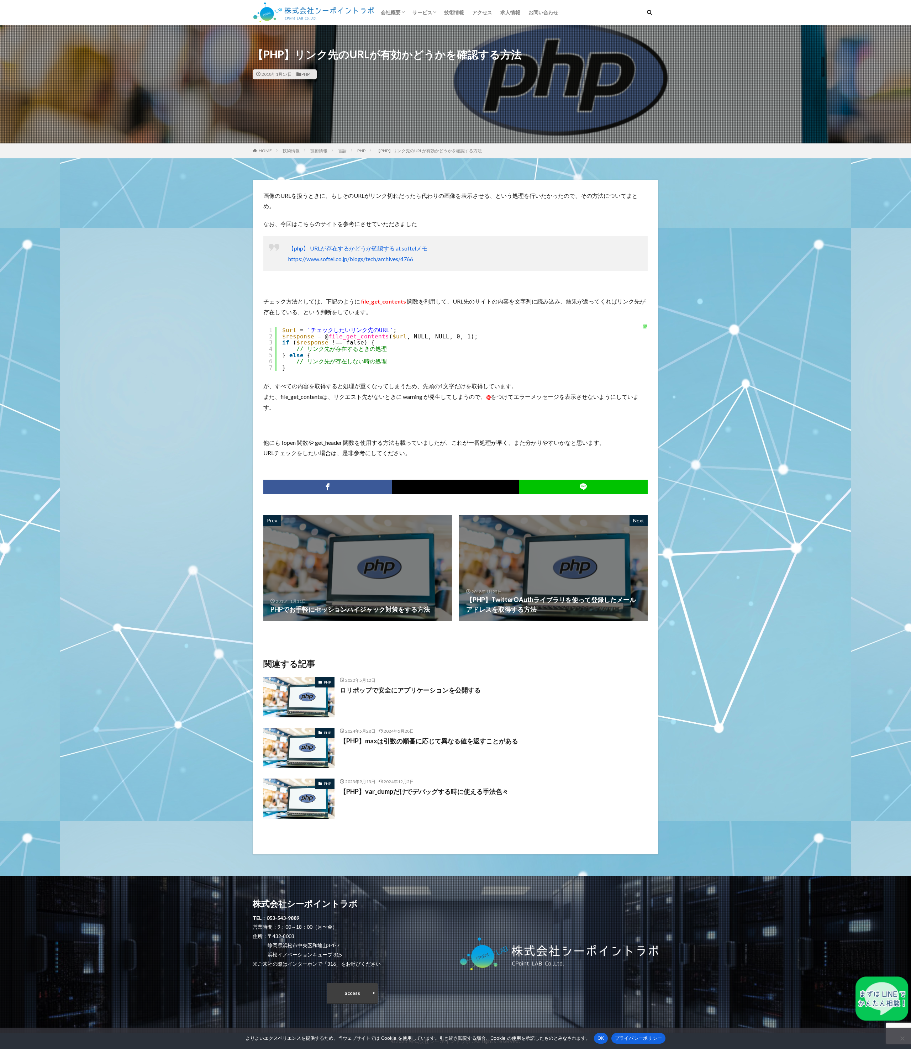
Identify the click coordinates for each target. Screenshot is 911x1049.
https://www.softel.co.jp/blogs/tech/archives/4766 (350, 258)
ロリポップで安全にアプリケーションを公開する (410, 690)
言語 (342, 150)
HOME (265, 150)
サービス (422, 12)
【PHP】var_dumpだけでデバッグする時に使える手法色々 (424, 791)
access (352, 993)
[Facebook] (327, 487)
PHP (305, 74)
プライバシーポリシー (638, 1038)
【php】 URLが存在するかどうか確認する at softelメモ (357, 248)
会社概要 (391, 12)
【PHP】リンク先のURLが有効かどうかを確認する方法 (429, 150)
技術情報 (454, 12)
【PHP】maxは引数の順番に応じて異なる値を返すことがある (429, 741)
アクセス (482, 12)
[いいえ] (902, 1038)
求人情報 (510, 12)
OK (600, 1038)
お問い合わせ (543, 12)
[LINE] (583, 487)
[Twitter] (455, 487)
